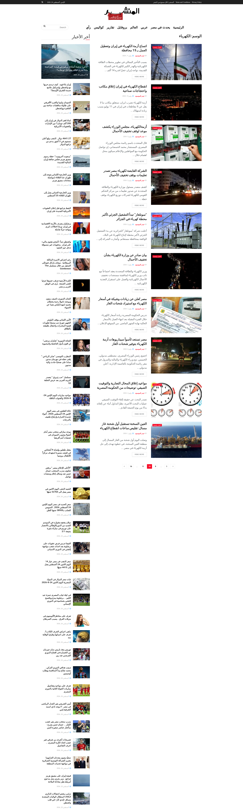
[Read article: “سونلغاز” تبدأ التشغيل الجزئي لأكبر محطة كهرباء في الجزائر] (176, 231)
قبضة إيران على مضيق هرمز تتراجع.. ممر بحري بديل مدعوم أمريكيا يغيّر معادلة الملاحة (57, 779)
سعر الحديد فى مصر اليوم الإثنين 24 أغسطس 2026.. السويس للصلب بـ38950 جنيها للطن (56, 507)
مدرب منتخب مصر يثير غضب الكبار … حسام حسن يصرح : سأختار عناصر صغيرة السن (58, 724)
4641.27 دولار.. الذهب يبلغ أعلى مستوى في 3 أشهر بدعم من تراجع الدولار (56, 141)
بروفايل (122, 27)
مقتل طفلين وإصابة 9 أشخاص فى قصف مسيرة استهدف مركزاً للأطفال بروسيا (56, 453)
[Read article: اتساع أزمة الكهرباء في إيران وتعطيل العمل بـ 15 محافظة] (176, 62)
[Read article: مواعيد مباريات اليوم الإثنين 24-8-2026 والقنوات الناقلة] (81, 400)
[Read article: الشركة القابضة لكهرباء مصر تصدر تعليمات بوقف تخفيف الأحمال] (176, 187)
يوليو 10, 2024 (127, 96)
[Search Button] (43, 26)
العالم (134, 27)
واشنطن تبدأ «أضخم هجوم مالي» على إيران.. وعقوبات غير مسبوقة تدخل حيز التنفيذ (56, 245)
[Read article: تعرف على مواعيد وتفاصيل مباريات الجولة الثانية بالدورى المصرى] (81, 690)
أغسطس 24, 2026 (80, 75)
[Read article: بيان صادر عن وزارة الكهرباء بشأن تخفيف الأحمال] (176, 271)
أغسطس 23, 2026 (63, 786)
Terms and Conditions (183, 2)
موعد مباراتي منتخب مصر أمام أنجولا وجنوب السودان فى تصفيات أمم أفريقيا (57, 435)
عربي (144, 27)
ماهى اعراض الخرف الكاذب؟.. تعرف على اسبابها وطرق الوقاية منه (57, 634)
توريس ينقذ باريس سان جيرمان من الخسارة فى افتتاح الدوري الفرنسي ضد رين (57, 652)
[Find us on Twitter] (42, 2)
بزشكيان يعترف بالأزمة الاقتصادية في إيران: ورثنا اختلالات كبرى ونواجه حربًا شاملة (56, 226)
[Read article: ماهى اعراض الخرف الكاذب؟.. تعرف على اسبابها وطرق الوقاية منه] (81, 636)
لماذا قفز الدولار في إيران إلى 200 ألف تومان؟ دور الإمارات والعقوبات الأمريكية (58, 123)
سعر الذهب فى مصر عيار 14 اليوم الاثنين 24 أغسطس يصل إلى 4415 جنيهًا (58, 564)
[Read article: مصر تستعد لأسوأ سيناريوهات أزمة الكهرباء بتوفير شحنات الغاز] (176, 355)
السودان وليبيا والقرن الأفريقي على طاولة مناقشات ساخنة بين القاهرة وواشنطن (57, 105)
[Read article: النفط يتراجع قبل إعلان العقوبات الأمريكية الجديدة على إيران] (81, 213)
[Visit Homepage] (121, 13)
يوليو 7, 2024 (127, 265)
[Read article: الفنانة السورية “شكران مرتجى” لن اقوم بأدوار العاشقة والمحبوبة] (81, 345)
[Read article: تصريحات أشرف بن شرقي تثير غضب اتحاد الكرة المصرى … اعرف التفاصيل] (81, 744)
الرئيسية (178, 27)
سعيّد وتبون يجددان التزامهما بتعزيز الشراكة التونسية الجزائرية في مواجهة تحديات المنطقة (56, 760)
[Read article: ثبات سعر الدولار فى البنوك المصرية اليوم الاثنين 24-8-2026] (81, 584)
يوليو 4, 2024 (127, 349)
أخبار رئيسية (157, 47)
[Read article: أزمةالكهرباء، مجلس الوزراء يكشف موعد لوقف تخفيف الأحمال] (176, 143)
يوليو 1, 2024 (127, 433)
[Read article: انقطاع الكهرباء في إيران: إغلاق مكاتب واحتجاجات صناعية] (176, 102)
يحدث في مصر (160, 27)
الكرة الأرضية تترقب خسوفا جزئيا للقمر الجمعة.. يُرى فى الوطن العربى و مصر (56, 283)
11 (143, 466)
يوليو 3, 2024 (127, 393)
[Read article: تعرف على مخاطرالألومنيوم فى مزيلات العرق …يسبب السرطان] (81, 621)
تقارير (110, 27)
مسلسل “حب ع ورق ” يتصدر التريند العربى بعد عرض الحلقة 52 (57, 380)
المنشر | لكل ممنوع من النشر (163, 2)
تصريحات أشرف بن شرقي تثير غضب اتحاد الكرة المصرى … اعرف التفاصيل (57, 742)
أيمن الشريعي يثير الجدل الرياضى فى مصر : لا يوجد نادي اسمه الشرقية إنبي (56, 706)
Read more (138, 76)
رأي (88, 27)
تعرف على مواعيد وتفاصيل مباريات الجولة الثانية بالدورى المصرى (58, 688)
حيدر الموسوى (139, 56)
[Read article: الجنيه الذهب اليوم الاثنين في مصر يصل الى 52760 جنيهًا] (81, 494)
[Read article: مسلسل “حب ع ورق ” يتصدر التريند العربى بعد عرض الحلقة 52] (81, 382)
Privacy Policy (197, 2)
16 (131, 466)
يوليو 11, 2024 (127, 56)
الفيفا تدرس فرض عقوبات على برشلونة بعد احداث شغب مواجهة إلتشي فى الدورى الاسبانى (56, 546)
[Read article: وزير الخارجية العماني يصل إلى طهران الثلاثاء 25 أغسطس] (81, 197)
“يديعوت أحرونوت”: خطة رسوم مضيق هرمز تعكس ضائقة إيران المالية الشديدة (57, 159)
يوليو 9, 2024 (127, 136)
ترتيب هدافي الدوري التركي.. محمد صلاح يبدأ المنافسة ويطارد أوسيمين (56, 670)
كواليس (99, 27)
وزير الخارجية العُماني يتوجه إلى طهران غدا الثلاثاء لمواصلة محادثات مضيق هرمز (57, 177)
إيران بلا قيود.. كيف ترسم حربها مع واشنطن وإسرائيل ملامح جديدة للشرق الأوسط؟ (57, 87)
